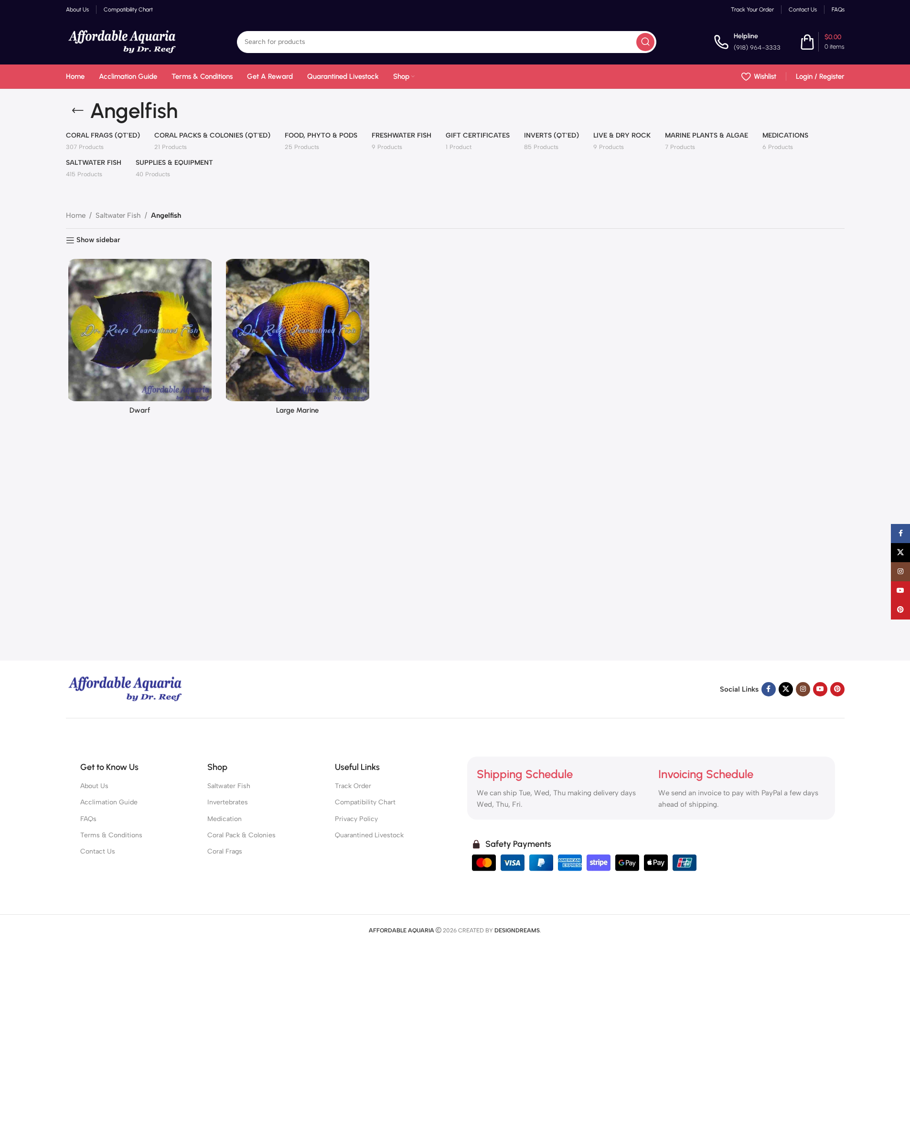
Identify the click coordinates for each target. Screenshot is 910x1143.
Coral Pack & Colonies (241, 835)
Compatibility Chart (365, 802)
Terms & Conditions (111, 835)
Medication (224, 819)
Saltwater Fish (118, 215)
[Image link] (125, 688)
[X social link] (786, 689)
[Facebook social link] (768, 689)
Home (76, 215)
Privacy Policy (356, 819)
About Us (94, 786)
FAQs (88, 819)
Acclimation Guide (109, 802)
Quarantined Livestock (369, 835)
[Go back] (78, 110)
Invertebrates (227, 802)
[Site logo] (123, 41)
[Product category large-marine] (298, 339)
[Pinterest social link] (837, 689)
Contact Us (97, 851)
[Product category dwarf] (140, 339)
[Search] (645, 42)
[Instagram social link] (803, 689)
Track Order (353, 786)
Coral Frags (224, 851)
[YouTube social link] (820, 689)
